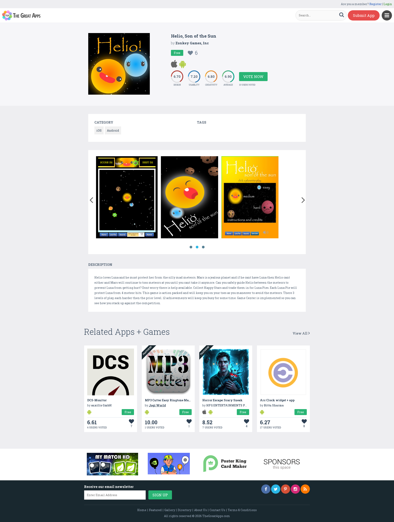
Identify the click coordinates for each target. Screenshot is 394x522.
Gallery (169, 510)
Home (141, 510)
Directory (184, 510)
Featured (155, 510)
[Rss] (305, 489)
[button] (91, 199)
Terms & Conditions (242, 510)
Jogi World (157, 405)
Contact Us (217, 510)
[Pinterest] (285, 489)
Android (113, 130)
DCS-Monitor (97, 400)
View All (300, 333)
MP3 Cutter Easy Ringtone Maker (169, 400)
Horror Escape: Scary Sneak (222, 400)
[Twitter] (275, 489)
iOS (99, 130)
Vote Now (253, 76)
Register (375, 4)
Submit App (364, 15)
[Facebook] (265, 489)
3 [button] (203, 247)
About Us (200, 510)
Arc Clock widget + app (277, 400)
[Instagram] (295, 489)
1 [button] (191, 247)
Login (388, 4)
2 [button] (197, 247)
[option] (126, 198)
